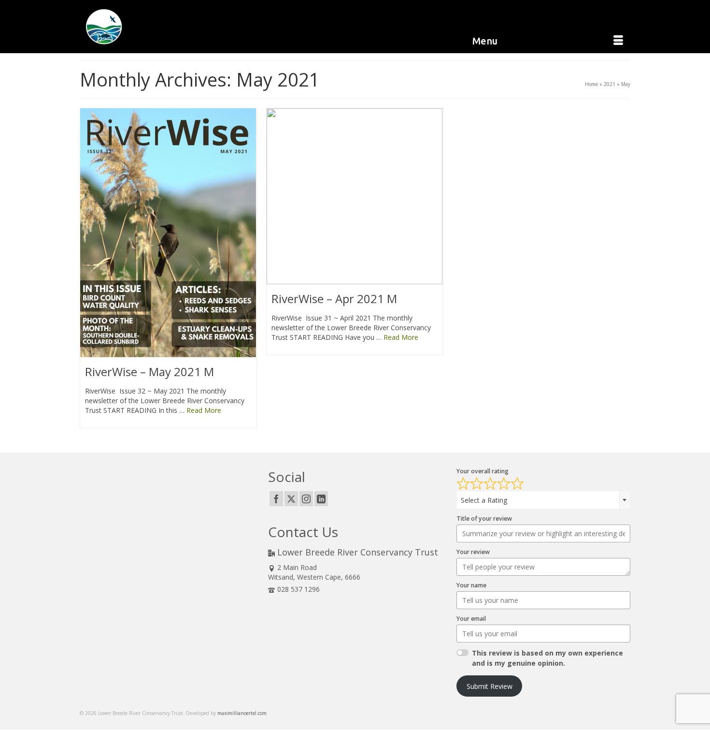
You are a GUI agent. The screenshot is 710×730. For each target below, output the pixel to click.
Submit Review (489, 686)
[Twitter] (291, 498)
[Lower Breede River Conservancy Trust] (167, 26)
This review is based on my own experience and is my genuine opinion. (547, 658)
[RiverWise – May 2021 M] (168, 232)
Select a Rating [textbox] (484, 500)
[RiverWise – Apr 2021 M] (355, 196)
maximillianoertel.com (242, 713)
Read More (203, 410)
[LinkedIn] (321, 498)
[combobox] (543, 500)
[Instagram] (306, 498)
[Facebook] (276, 498)
